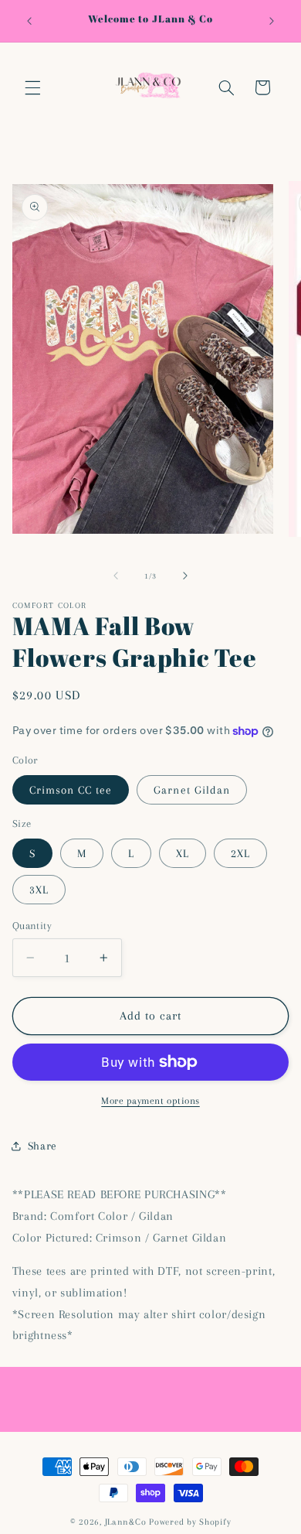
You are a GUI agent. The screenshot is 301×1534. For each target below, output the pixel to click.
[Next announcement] (272, 21)
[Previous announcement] (29, 21)
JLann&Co (126, 1522)
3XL (39, 889)
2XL (240, 853)
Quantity (32, 925)
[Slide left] (116, 576)
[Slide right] (185, 576)
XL (182, 853)
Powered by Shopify (190, 1522)
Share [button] (42, 1145)
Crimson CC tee (71, 790)
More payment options (150, 1100)
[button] (32, 87)
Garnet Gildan (192, 790)
